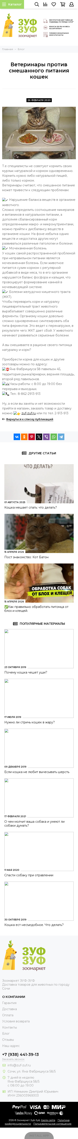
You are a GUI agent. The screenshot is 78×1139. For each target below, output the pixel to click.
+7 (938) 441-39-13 (20, 1054)
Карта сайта (48, 1120)
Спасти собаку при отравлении (28, 875)
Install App (39, 1135)
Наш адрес (11, 1046)
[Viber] (46, 437)
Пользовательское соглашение (52, 1123)
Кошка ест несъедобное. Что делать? (34, 925)
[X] (39, 437)
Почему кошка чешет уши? (25, 672)
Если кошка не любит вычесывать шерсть (36, 772)
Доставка (9, 1009)
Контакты (9, 1027)
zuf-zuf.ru (28, 413)
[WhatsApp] (53, 437)
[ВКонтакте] (17, 437)
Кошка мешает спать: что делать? (30, 507)
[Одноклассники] (24, 437)
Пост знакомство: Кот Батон (26, 557)
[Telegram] (61, 437)
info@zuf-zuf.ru (19, 1065)
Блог (6, 1034)
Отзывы (8, 1040)
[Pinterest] (31, 437)
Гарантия (9, 1003)
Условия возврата (16, 1021)
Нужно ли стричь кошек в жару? (29, 722)
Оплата (7, 1015)
